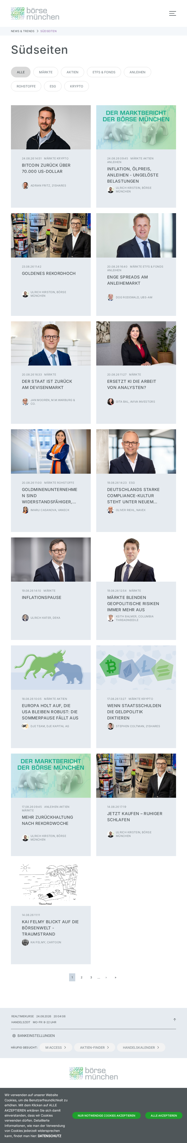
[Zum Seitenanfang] (174, 1019)
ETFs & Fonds (104, 72)
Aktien (72, 72)
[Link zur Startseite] (51, 13)
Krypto (76, 86)
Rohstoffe (26, 86)
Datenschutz (49, 1136)
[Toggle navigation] (172, 13)
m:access (53, 1047)
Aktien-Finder (92, 1047)
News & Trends (23, 31)
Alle (21, 72)
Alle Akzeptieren (164, 1115)
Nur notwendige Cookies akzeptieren (106, 1115)
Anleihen (137, 72)
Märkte (45, 72)
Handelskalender (139, 1047)
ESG (53, 86)
